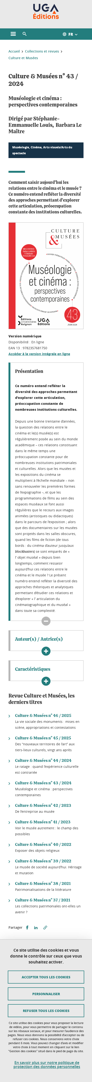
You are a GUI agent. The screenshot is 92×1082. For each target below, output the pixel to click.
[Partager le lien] (45, 927)
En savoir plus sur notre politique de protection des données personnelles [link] (46, 1065)
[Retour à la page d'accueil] (46, 11)
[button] (24, 34)
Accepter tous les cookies (46, 977)
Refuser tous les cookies (46, 1010)
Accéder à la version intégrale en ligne (39, 354)
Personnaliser (46, 993)
